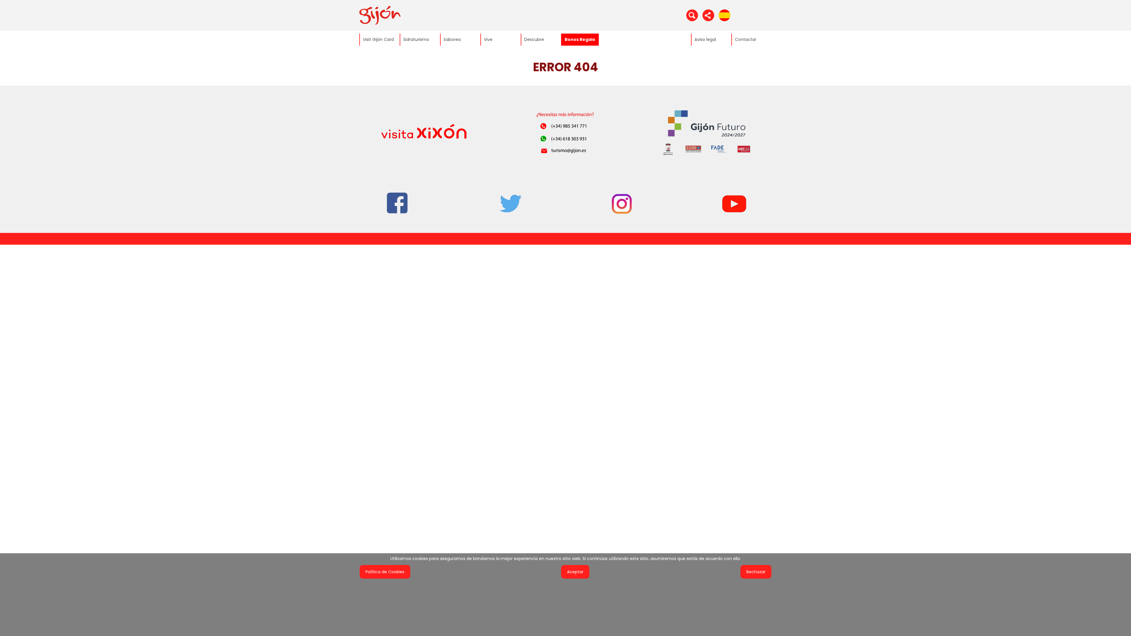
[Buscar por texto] (692, 15)
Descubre (534, 39)
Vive (488, 39)
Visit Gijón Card (378, 39)
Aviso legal (705, 39)
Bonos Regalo (580, 39)
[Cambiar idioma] (724, 15)
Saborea (452, 39)
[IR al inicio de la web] (380, 15)
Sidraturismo (416, 39)
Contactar (745, 39)
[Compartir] (708, 15)
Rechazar (755, 572)
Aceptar (575, 572)
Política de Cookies (385, 572)
